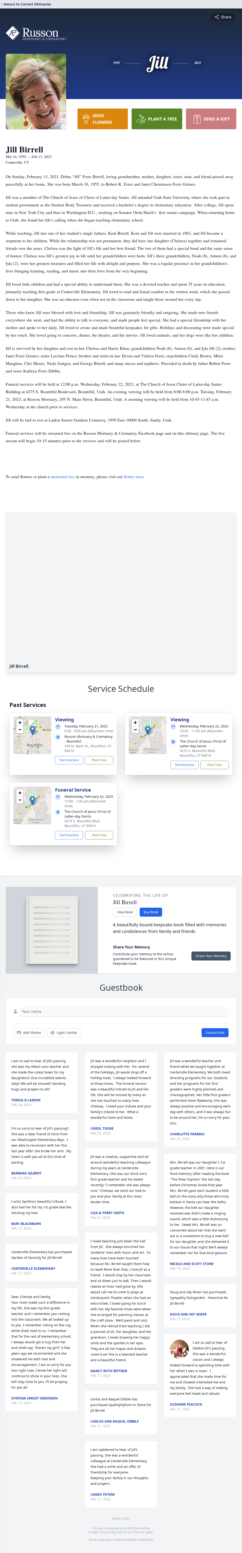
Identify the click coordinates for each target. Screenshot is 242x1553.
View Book (125, 912)
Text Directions (69, 760)
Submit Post (215, 1032)
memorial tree (63, 476)
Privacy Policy (108, 1532)
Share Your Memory (211, 956)
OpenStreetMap (126, 1540)
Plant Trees (99, 760)
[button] (32, 730)
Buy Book (151, 912)
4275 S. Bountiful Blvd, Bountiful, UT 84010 (198, 753)
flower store (134, 476)
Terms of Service (134, 1532)
